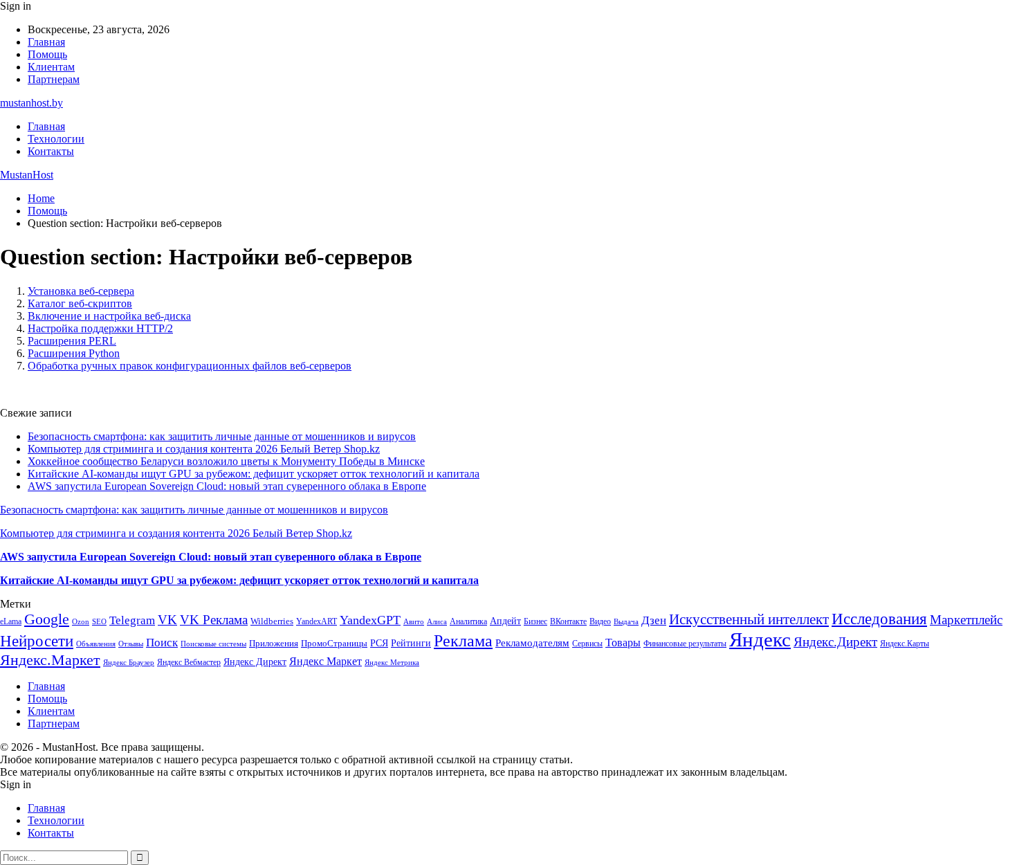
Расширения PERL (72, 341)
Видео (600, 621)
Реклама (463, 641)
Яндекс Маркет (325, 661)
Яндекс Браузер (128, 662)
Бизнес (535, 621)
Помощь (47, 54)
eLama (10, 621)
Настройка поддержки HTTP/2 (100, 328)
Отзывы (130, 644)
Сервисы (587, 643)
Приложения (273, 643)
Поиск (162, 642)
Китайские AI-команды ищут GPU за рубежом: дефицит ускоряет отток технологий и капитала (253, 474)
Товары (623, 642)
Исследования (879, 619)
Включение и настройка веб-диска (109, 316)
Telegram (132, 620)
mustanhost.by (31, 103)
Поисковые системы (213, 643)
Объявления (96, 644)
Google (46, 619)
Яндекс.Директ (835, 642)
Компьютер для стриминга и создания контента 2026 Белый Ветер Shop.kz (204, 449)
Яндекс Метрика (392, 662)
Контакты (51, 151)
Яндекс (760, 639)
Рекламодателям (532, 642)
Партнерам (54, 79)
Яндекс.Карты (904, 643)
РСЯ (379, 642)
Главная (46, 42)
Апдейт (505, 621)
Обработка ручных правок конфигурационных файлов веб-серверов (189, 366)
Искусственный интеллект (749, 619)
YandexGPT (370, 620)
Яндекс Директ (254, 662)
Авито (413, 621)
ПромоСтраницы (334, 643)
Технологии (56, 139)
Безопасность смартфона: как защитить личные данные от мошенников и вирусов (222, 436)
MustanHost (26, 175)
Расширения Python (74, 353)
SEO (99, 621)
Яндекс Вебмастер (189, 662)
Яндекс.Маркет (50, 659)
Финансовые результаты (684, 643)
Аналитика (468, 621)
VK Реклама (214, 619)
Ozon (80, 622)
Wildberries (271, 621)
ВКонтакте (568, 621)
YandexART (316, 621)
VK (167, 619)
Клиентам (51, 67)
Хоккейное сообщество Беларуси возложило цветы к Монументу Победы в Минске (226, 461)
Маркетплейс (966, 619)
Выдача (626, 622)
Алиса (437, 621)
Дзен (653, 620)
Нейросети (36, 641)
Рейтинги (411, 642)
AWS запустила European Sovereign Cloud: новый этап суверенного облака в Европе (227, 486)
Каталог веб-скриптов (80, 303)
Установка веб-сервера (81, 291)
